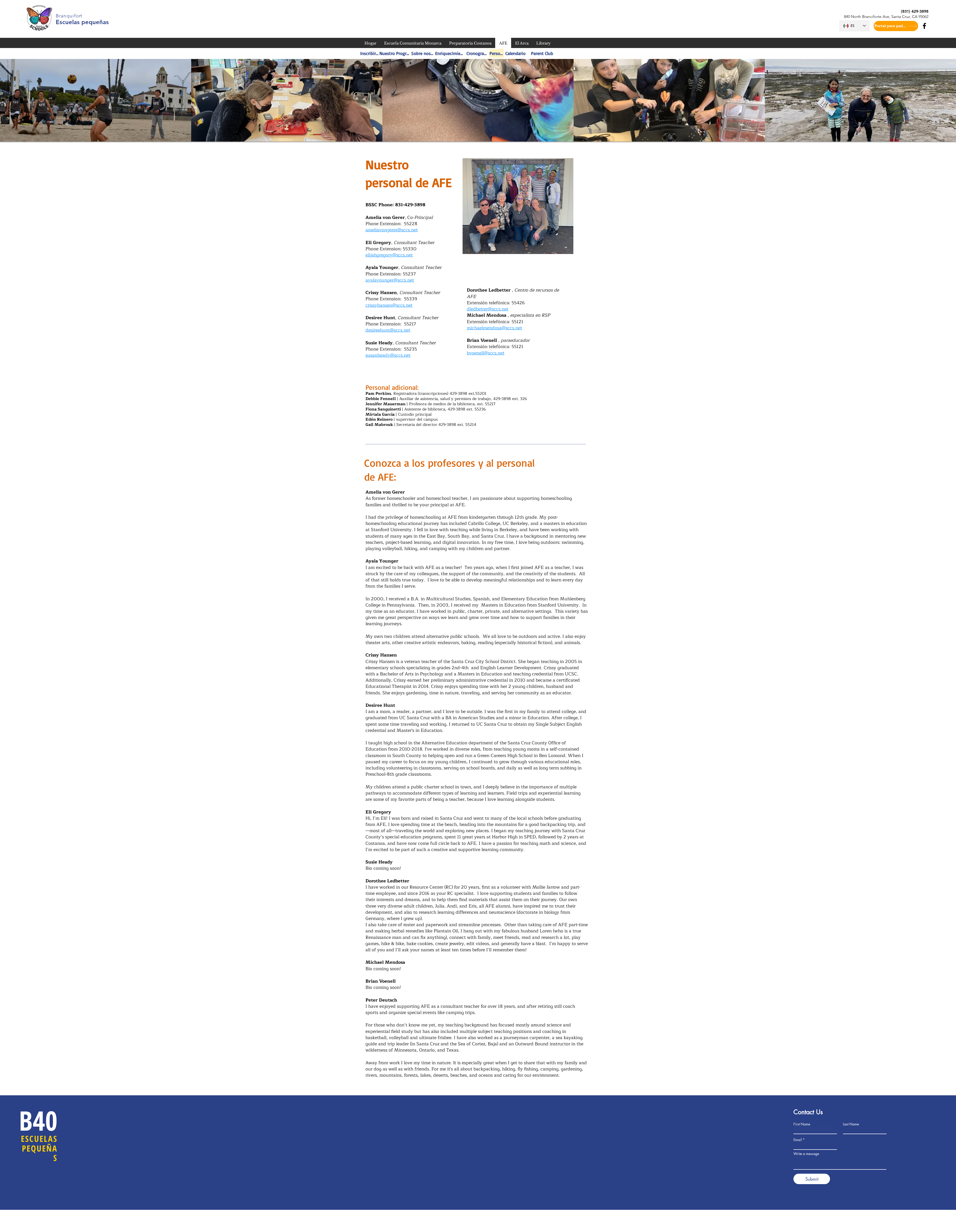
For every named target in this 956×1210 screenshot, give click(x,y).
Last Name (851, 1124)
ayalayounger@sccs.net (389, 280)
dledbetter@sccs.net (487, 309)
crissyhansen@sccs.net (389, 305)
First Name (801, 1124)
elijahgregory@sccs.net (389, 255)
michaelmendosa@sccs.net (494, 328)
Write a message (806, 1154)
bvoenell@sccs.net (485, 353)
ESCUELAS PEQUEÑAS (39, 1148)
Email (797, 1140)
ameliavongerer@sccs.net (391, 230)
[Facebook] (924, 26)
